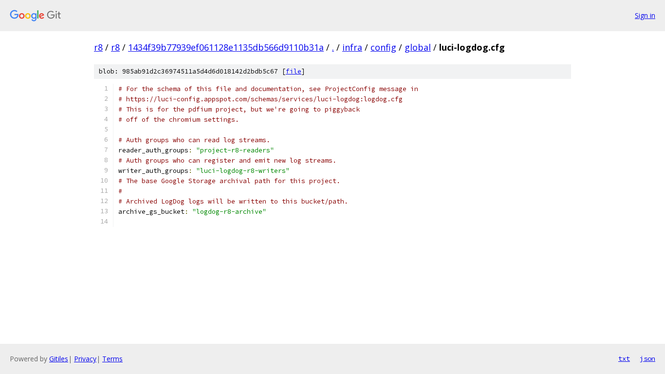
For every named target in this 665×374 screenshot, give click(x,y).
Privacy (85, 358)
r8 (98, 47)
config (383, 47)
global (418, 47)
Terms (112, 358)
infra (352, 47)
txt (624, 358)
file (293, 71)
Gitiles (58, 358)
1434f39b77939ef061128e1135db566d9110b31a (226, 47)
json (647, 358)
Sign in (645, 15)
